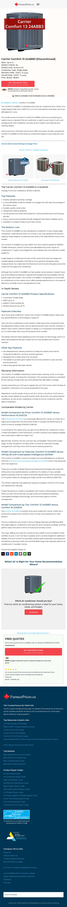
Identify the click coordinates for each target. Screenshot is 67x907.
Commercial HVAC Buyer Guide (15, 805)
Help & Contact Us (10, 856)
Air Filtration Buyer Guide (13, 792)
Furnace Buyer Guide (11, 774)
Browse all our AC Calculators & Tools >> (33, 633)
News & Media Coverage (13, 862)
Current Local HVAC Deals (13, 730)
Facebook (7, 880)
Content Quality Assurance (13, 859)
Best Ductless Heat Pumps (14, 761)
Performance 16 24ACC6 (14, 419)
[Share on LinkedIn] (16, 554)
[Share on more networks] (29, 554)
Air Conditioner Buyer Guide (14, 777)
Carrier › (15, 103)
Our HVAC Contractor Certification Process (20, 868)
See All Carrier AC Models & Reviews (33, 150)
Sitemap (57, 903)
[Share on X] (3, 554)
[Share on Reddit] (12, 554)
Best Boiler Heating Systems (14, 764)
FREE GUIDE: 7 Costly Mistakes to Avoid (19, 727)
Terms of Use (50, 903)
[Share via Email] (25, 554)
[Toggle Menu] (38, 4)
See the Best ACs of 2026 (18, 180)
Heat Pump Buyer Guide (13, 780)
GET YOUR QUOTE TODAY (18, 84)
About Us (7, 852)
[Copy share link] (20, 554)
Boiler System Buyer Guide (14, 786)
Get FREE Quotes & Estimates (15, 724)
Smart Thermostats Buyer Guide (16, 799)
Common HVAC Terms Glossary (15, 736)
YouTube (6, 883)
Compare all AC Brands (50, 180)
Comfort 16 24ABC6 (12, 511)
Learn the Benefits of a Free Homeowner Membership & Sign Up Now (30, 739)
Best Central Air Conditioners (14, 758)
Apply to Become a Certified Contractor (18, 876)
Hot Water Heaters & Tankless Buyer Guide (20, 796)
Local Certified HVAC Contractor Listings (19, 873)
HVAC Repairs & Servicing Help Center (18, 745)
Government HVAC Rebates (14, 733)
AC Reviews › (6, 103)
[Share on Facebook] (7, 554)
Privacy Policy (43, 903)
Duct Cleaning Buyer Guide (14, 802)
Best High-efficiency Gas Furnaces (16, 755)
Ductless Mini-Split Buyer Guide (15, 783)
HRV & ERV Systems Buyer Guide (16, 789)
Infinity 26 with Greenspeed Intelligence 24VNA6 (28, 461)
